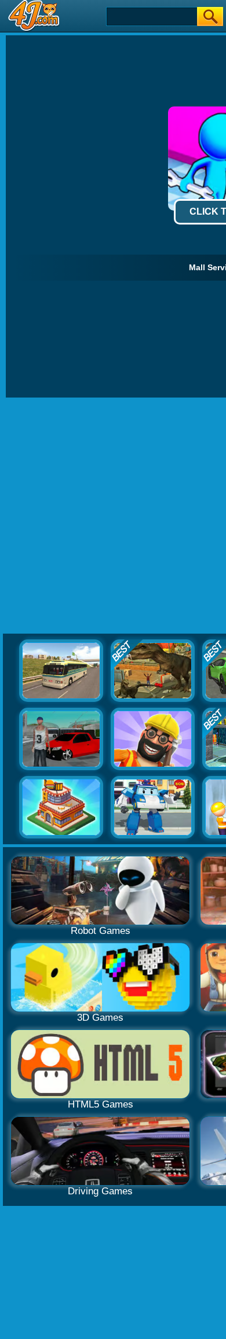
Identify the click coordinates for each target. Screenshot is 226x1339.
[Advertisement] (113, 516)
